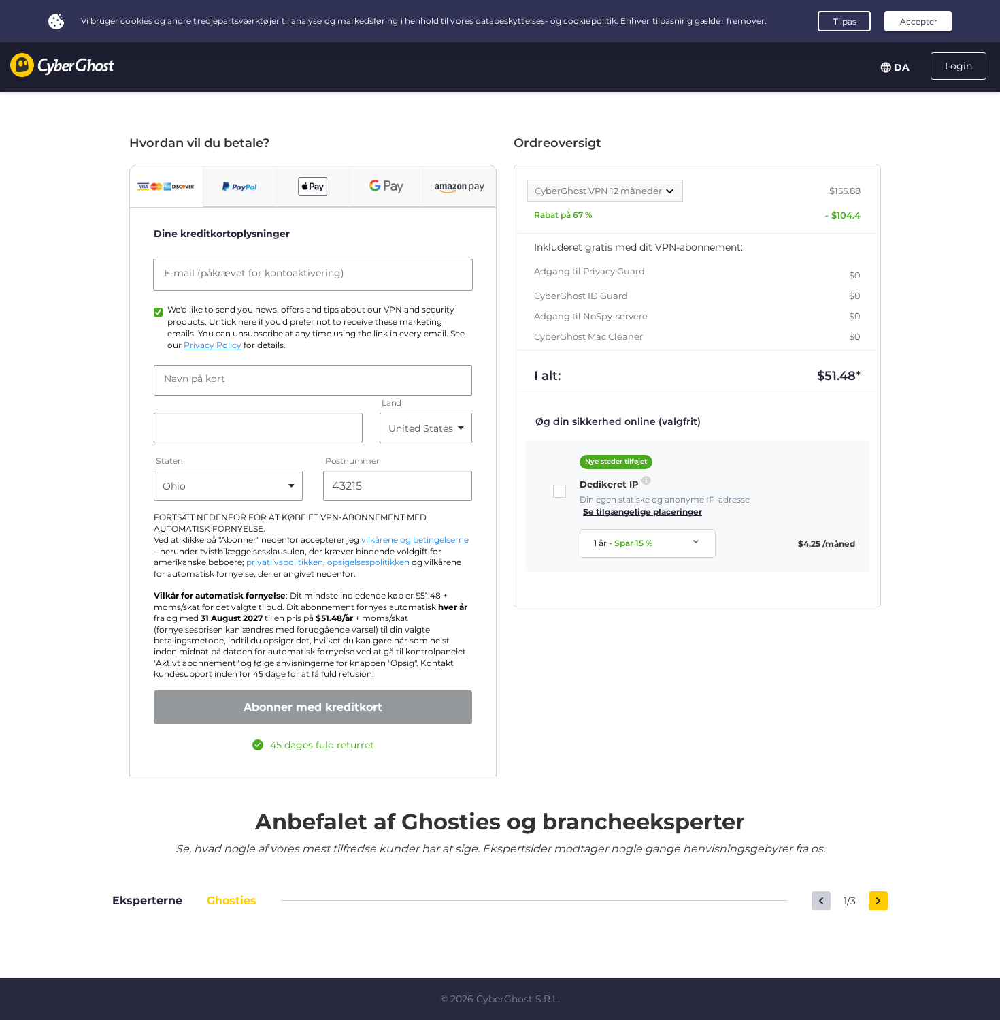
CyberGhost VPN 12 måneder (599, 190)
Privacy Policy (212, 345)
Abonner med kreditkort (313, 707)
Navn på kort (194, 378)
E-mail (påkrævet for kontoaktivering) (254, 273)
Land (391, 403)
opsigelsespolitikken (368, 562)
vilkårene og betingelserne (415, 540)
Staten (169, 461)
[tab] (166, 186)
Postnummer (352, 461)
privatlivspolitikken (284, 562)
